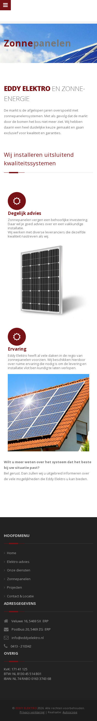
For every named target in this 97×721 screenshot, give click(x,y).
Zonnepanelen (19, 579)
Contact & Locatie (20, 596)
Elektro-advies (18, 561)
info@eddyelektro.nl (28, 637)
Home (11, 553)
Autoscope (70, 712)
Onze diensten (18, 570)
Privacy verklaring (32, 712)
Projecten (14, 587)
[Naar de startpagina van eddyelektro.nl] (48, 11)
